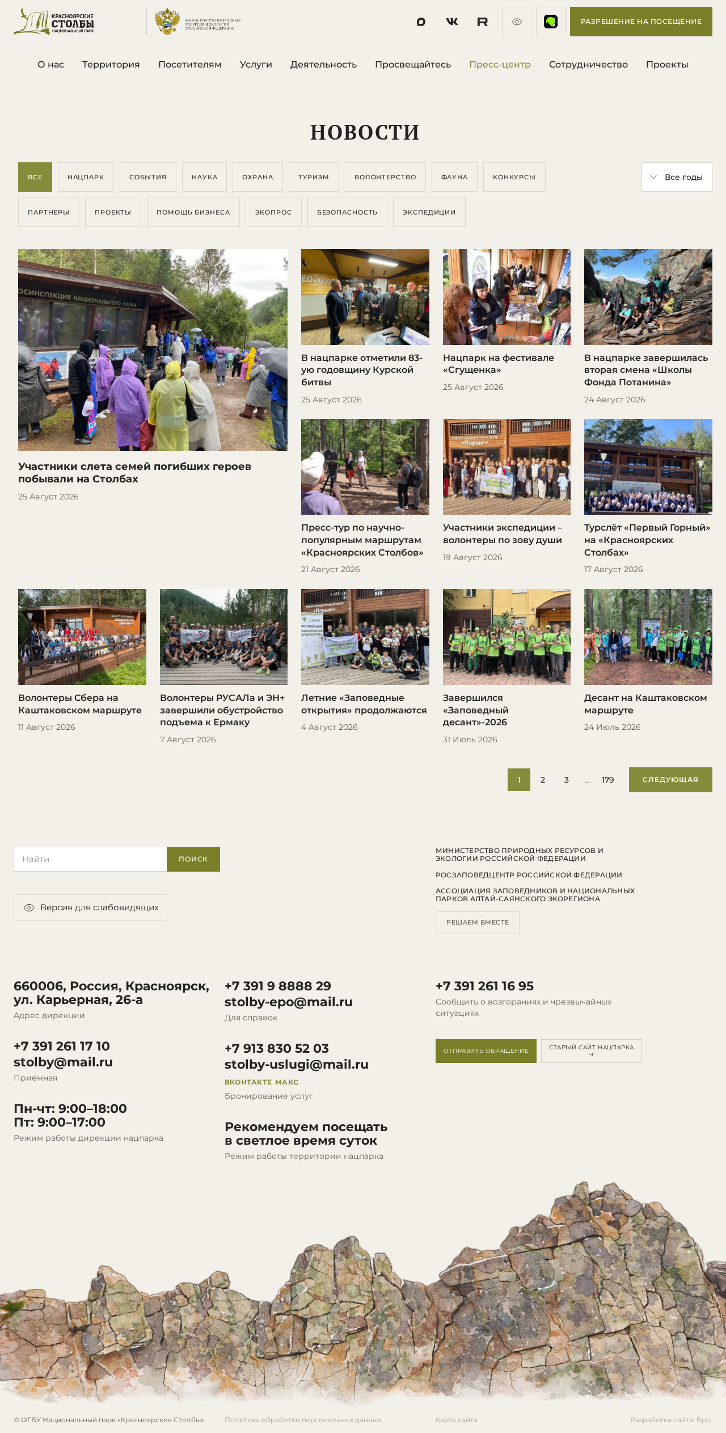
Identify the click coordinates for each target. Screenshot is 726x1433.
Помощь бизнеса (193, 212)
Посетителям (190, 64)
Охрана (257, 177)
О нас (50, 64)
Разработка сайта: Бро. (671, 1419)
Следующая (671, 779)
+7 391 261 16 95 (485, 986)
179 (608, 780)
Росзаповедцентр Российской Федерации (529, 875)
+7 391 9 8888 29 (278, 986)
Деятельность (323, 64)
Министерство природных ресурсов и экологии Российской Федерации (519, 855)
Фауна (454, 177)
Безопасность (347, 212)
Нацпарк (85, 177)
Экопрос (273, 212)
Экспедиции (429, 212)
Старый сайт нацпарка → (591, 1051)
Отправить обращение (486, 1050)
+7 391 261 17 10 (62, 1046)
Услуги (256, 64)
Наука (204, 177)
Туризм (314, 177)
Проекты (667, 64)
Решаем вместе (477, 922)
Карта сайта (457, 1419)
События (148, 177)
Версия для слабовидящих (99, 907)
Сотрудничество (588, 64)
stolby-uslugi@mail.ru (297, 1064)
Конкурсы (514, 177)
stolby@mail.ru (63, 1062)
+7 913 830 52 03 (277, 1049)
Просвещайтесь (413, 64)
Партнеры (49, 212)
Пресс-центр (500, 64)
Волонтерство (385, 177)
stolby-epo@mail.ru (289, 1002)
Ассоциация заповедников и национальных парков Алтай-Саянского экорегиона (535, 895)
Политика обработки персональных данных (303, 1419)
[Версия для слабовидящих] (516, 21)
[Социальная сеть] (421, 21)
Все (35, 177)
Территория (111, 64)
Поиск (193, 859)
